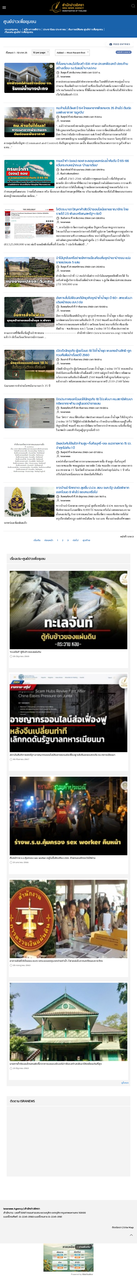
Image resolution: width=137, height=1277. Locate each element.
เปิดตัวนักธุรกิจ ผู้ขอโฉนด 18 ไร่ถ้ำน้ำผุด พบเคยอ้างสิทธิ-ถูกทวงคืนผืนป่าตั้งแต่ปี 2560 (93, 352)
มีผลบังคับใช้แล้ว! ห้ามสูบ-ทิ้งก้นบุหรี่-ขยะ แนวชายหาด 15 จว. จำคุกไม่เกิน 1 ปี (93, 445)
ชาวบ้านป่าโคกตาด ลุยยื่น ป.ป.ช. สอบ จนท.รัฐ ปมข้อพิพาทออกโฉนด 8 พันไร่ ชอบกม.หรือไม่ (92, 489)
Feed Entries (121, 44)
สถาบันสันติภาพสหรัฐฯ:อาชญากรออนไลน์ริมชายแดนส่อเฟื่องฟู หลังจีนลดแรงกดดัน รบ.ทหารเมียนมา (62, 754)
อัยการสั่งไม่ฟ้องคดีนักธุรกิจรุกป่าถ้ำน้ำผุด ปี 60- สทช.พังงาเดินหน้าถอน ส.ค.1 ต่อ (94, 300)
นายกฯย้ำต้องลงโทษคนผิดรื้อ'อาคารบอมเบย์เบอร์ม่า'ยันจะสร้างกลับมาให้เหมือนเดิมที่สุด (56, 1063)
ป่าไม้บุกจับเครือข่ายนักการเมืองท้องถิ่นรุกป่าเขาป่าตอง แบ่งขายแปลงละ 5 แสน (93, 260)
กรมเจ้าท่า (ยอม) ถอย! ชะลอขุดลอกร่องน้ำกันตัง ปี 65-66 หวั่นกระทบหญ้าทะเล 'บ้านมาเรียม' (92, 163)
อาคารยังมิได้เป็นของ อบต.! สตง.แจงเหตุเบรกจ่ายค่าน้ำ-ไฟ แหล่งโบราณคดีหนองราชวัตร (56, 961)
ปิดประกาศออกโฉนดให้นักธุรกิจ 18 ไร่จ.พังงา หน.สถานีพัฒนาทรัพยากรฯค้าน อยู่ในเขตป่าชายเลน (94, 401)
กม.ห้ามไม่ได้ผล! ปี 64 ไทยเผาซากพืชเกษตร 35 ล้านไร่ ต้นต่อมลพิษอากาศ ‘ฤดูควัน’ (93, 110)
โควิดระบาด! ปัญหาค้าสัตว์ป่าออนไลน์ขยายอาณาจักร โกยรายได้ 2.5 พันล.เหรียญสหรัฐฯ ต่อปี (92, 211)
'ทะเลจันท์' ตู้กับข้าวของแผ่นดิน (25, 652)
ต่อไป (76, 540)
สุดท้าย (86, 540)
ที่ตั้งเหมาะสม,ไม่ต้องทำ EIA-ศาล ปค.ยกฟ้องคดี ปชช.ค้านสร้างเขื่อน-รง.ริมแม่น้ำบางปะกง (92, 66)
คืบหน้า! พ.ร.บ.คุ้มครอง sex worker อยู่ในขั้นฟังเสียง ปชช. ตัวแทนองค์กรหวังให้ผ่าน (52, 858)
